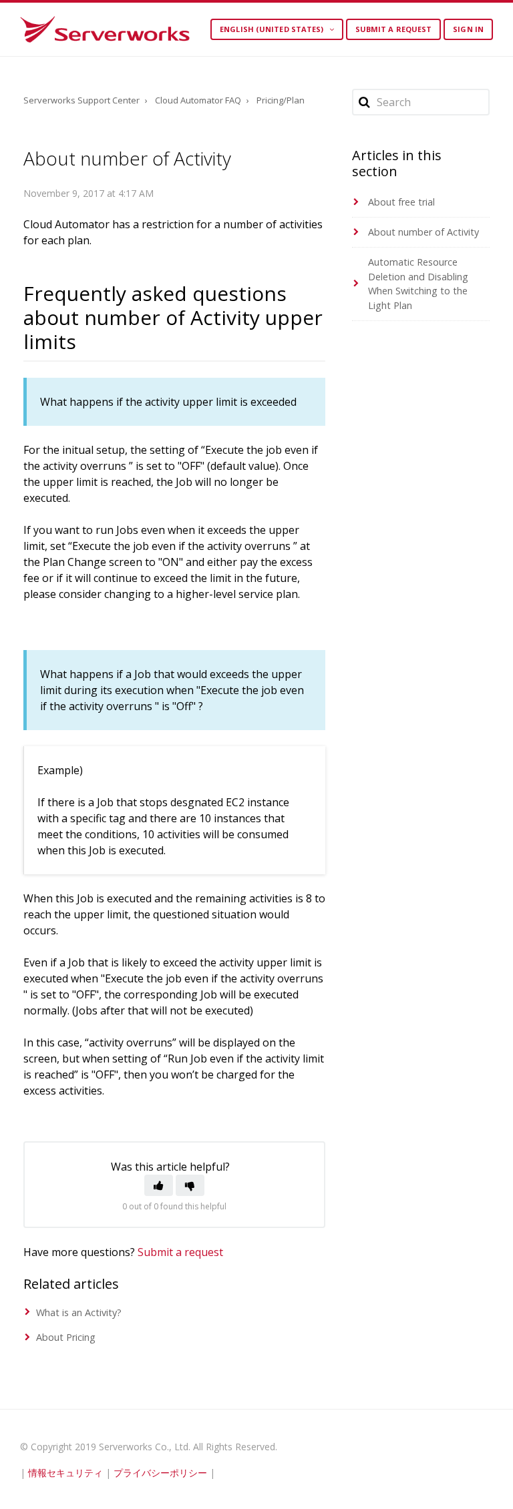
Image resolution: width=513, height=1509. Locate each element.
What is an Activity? (79, 1312)
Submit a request (393, 29)
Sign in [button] (468, 29)
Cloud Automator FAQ (198, 100)
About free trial (401, 202)
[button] (158, 1185)
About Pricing (66, 1337)
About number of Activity (423, 232)
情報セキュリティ (65, 1472)
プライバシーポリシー (160, 1472)
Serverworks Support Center (81, 100)
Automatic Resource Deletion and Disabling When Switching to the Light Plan (418, 284)
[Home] (105, 29)
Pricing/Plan (280, 100)
